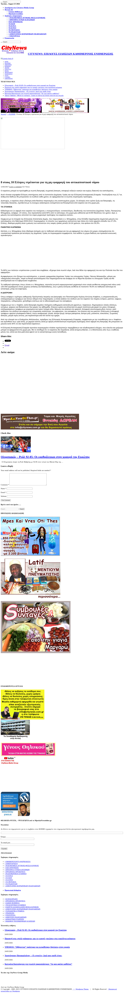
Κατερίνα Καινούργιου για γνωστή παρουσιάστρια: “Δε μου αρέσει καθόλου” (32, 93)
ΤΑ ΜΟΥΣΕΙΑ (14, 30)
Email (3, 492)
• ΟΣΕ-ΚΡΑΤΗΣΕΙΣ (12, 868)
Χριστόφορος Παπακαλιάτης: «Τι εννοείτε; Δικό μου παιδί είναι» (28, 91)
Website (3, 496)
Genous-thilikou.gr (16, 12)
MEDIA (7, 71)
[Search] (1, 2)
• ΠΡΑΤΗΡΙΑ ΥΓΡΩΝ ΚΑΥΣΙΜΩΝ (22, 20)
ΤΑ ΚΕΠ (12, 24)
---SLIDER (11, 114)
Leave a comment (15, 187)
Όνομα (3, 837)
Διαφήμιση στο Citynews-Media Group (19, 8)
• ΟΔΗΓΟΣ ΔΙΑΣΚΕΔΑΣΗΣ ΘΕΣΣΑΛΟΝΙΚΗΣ (22, 907)
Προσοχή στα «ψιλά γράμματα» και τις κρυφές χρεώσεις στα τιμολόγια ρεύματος (33, 87)
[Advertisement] (59, 163)
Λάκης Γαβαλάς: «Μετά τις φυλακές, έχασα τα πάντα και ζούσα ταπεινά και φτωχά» (34, 95)
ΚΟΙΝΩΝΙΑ (8, 66)
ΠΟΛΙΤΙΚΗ (7, 63)
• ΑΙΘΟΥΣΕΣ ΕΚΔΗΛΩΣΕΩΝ (15, 917)
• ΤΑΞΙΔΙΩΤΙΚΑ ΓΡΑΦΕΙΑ (14, 911)
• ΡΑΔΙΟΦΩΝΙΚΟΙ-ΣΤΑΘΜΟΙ (15, 874)
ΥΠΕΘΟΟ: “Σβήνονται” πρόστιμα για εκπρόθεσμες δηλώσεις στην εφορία (31, 89)
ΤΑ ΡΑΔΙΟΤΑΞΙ (14, 32)
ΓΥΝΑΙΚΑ (7, 77)
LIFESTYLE (8, 69)
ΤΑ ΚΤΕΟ (12, 28)
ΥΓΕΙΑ (6, 75)
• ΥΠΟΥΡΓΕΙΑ (14, 36)
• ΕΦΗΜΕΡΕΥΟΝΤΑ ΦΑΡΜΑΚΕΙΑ (18, 862)
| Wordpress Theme (80, 989)
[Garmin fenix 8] (7, 59)
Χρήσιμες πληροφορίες (13, 16)
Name (3, 488)
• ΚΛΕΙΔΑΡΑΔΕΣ (11, 899)
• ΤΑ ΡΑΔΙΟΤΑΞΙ (11, 884)
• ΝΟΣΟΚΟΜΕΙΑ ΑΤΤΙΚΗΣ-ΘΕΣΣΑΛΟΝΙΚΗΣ (27, 18)
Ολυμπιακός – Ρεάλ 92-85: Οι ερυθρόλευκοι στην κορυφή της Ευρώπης (30, 85)
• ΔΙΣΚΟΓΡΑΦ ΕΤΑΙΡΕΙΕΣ (14, 919)
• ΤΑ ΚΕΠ (8, 878)
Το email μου (5, 843)
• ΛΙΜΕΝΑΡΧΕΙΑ (11, 864)
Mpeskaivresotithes (16, 14)
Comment (5, 485)
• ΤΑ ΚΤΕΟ (9, 880)
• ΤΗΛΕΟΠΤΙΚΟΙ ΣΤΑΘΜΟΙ (15, 905)
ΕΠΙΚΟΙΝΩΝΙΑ (9, 78)
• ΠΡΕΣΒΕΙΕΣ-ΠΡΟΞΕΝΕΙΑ (15, 872)
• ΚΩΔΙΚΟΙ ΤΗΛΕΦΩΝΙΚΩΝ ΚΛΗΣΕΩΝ (20, 921)
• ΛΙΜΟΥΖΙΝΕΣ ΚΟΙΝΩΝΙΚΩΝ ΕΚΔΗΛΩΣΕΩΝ (27, 34)
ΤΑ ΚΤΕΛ (12, 26)
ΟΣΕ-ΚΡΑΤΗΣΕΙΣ (16, 22)
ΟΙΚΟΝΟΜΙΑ (8, 64)
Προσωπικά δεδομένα (13, 890)
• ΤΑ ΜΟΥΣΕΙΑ (10, 882)
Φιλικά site (9, 10)
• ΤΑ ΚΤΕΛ (9, 876)
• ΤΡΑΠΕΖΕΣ (9, 913)
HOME (6, 61)
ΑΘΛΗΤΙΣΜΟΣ (9, 72)
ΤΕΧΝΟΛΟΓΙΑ (8, 74)
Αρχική (3, 114)
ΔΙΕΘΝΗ (7, 67)
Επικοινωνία (9, 38)
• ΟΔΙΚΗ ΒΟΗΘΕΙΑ (12, 903)
